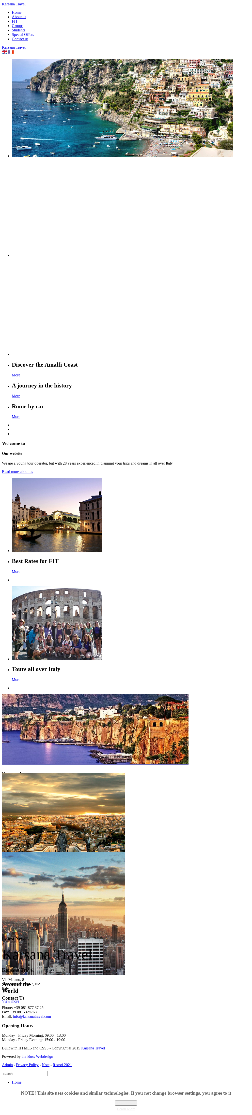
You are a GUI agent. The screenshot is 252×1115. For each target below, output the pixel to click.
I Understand (126, 1103)
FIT (15, 21)
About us (19, 17)
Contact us (20, 39)
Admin (7, 1065)
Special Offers (23, 34)
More (16, 375)
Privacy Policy (27, 1065)
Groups (17, 26)
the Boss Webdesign (37, 1056)
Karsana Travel (93, 1048)
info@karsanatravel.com (32, 1016)
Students (18, 30)
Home (16, 12)
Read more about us (17, 471)
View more (10, 1001)
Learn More (126, 1109)
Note (45, 1065)
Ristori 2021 (62, 1065)
